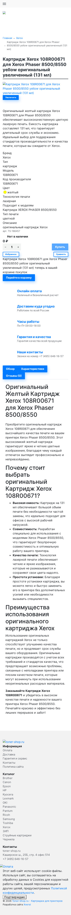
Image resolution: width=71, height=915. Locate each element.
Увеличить (10, 97)
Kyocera (8, 794)
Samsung (9, 819)
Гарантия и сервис (15, 758)
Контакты (9, 762)
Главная (7, 38)
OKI (5, 802)
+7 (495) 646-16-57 (55, 3)
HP (5, 790)
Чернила (8, 839)
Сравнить (61, 254)
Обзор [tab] (10, 369)
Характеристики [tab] (32, 369)
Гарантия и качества (34, 337)
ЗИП (6, 831)
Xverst (27, 904)
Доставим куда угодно (36, 306)
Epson (7, 786)
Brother (8, 778)
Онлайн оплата (29, 291)
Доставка (9, 754)
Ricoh (6, 815)
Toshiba (8, 823)
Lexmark (8, 798)
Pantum (8, 811)
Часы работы (28, 321)
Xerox (19, 38)
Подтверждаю (14, 897)
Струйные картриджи (17, 835)
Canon (7, 782)
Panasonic (9, 806)
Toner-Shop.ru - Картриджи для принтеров (37, 900)
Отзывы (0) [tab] (14, 375)
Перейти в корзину (19, 277)
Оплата (7, 750)
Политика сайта (13, 766)
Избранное (11, 254)
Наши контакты (30, 352)
